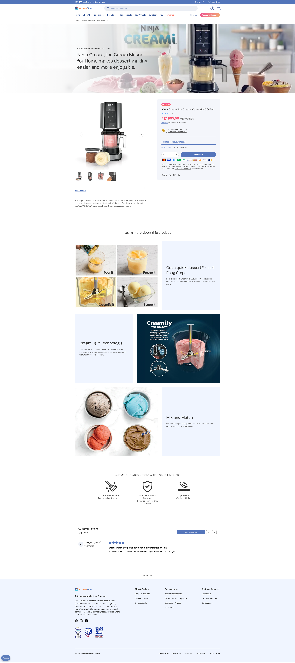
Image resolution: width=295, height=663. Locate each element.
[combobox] (151, 8)
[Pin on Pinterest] (179, 174)
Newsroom (169, 607)
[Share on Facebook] (174, 174)
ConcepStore (84, 653)
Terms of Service (215, 653)
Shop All (86, 15)
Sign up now (99, 2)
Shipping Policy (201, 653)
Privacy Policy (177, 653)
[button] (218, 8)
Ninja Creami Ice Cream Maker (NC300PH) (94, 20)
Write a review (191, 532)
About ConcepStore (173, 593)
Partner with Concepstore (176, 598)
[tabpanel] (110, 203)
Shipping (164, 122)
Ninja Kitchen (166, 147)
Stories (193, 15)
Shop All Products (142, 593)
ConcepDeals (125, 15)
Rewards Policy (164, 653)
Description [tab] (80, 190)
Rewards (170, 15)
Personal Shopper (209, 598)
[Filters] (208, 532)
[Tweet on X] (169, 174)
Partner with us (214, 2)
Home (77, 15)
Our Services (207, 603)
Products (97, 15)
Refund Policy (189, 653)
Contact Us (199, 2)
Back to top (147, 575)
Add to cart (198, 154)
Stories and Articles (173, 603)
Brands (110, 15)
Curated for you (156, 15)
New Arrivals (140, 15)
